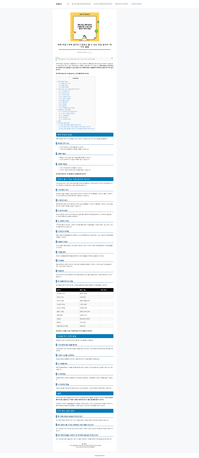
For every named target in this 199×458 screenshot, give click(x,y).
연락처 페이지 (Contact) (121, 4)
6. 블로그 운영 (64, 100)
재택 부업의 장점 (62, 81)
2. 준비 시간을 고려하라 (67, 113)
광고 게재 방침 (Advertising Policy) (81, 4)
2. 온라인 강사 (64, 93)
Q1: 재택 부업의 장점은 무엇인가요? (70, 125)
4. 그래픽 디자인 (64, 96)
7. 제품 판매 (63, 102)
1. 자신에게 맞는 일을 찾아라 (68, 111)
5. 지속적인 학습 (65, 119)
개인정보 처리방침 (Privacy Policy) (103, 4)
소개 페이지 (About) (136, 4)
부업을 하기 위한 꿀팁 (64, 109)
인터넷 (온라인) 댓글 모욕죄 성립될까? (85, 447)
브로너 (59, 4)
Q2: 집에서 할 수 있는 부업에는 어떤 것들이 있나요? (75, 126)
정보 (85, 443)
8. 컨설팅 (62, 104)
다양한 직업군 (64, 87)
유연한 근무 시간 (64, 83)
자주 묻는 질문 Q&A (63, 123)
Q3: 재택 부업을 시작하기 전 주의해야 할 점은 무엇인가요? (76, 128)
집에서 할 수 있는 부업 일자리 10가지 (68, 89)
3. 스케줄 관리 (64, 115)
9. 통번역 (62, 106)
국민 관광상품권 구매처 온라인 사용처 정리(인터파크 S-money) (85, 445)
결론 (59, 121)
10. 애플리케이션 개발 (66, 108)
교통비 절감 (63, 85)
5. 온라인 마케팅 (65, 98)
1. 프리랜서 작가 (64, 91)
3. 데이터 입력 (64, 94)
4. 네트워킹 (63, 117)
